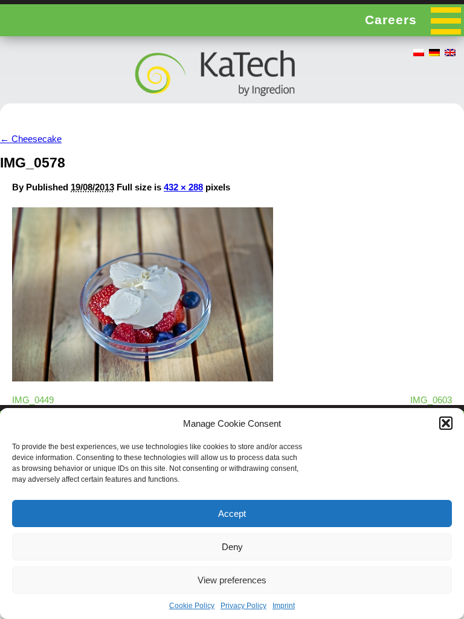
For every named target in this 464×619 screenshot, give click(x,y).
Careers (391, 20)
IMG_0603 (431, 400)
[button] (446, 423)
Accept (232, 513)
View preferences (232, 580)
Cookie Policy (191, 605)
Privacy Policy (243, 605)
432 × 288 (183, 187)
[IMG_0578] (142, 378)
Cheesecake (31, 139)
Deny (232, 547)
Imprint (283, 605)
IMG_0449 (33, 400)
